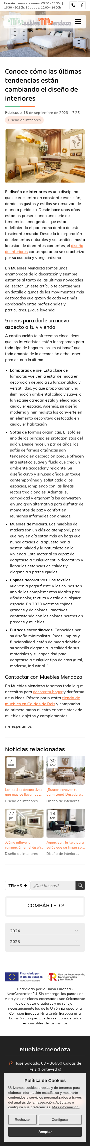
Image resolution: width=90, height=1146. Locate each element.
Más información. (66, 1107)
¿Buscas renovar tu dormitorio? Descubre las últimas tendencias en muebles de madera (64, 792)
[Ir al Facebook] (81, 5)
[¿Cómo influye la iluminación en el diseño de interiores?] (24, 823)
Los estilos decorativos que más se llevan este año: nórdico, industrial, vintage (23, 792)
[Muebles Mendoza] (39, 21)
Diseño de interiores (24, 120)
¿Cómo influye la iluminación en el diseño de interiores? (24, 844)
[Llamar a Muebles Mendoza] (73, 5)
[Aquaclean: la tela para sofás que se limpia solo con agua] (65, 823)
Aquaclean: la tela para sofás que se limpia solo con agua (65, 844)
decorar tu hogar (47, 691)
